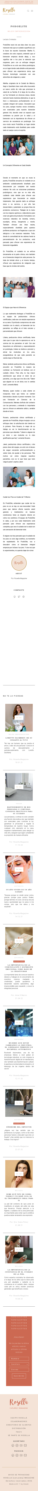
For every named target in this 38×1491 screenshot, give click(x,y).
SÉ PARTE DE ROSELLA (19, 1435)
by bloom (25, 1484)
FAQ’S (19, 1432)
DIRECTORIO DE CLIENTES (18, 1425)
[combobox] (19, 1364)
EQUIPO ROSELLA (19, 1418)
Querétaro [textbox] (15, 1364)
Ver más (19, 717)
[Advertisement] (19, 624)
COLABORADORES (19, 1421)
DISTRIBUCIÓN (19, 1428)
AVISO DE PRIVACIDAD (19, 1475)
